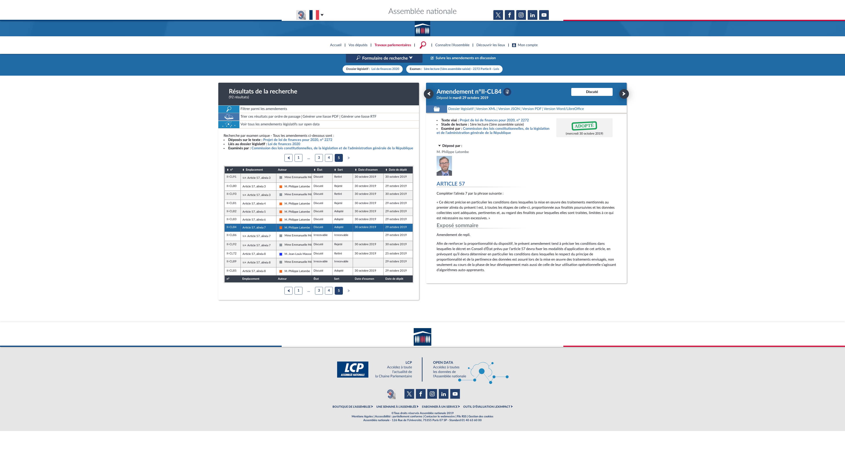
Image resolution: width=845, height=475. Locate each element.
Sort (340, 169)
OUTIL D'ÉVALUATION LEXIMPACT (486, 407)
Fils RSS (462, 416)
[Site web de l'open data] (467, 369)
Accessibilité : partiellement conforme (398, 416)
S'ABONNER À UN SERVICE (439, 407)
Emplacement (254, 169)
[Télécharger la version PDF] (507, 92)
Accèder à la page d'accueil (422, 27)
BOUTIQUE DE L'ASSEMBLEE (351, 407)
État (319, 169)
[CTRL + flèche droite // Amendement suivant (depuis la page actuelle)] (624, 94)
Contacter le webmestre (439, 416)
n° (231, 169)
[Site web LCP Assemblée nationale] (378, 369)
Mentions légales (362, 416)
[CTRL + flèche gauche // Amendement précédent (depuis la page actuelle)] (429, 94)
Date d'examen (368, 169)
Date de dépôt (398, 169)
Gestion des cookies (480, 416)
